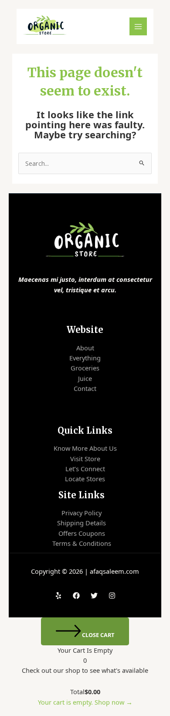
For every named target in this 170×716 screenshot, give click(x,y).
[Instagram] (112, 595)
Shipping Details (81, 522)
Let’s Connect (85, 468)
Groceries (85, 367)
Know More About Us (85, 448)
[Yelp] (58, 595)
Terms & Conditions (81, 543)
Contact (85, 388)
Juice (85, 378)
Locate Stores (85, 478)
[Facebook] (76, 595)
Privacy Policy (81, 512)
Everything (85, 357)
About (85, 347)
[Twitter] (94, 595)
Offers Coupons (81, 533)
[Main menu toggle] (138, 26)
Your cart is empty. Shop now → (85, 702)
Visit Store (85, 458)
